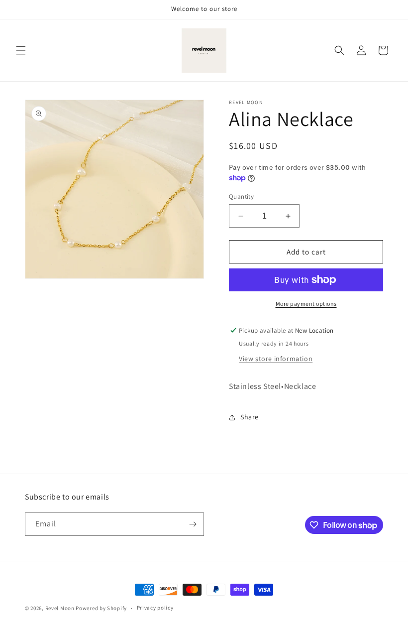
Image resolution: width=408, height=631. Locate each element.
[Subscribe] (193, 524)
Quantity (241, 196)
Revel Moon (60, 608)
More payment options (306, 303)
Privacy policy (155, 607)
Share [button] (249, 416)
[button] (21, 50)
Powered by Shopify (101, 608)
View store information (275, 358)
